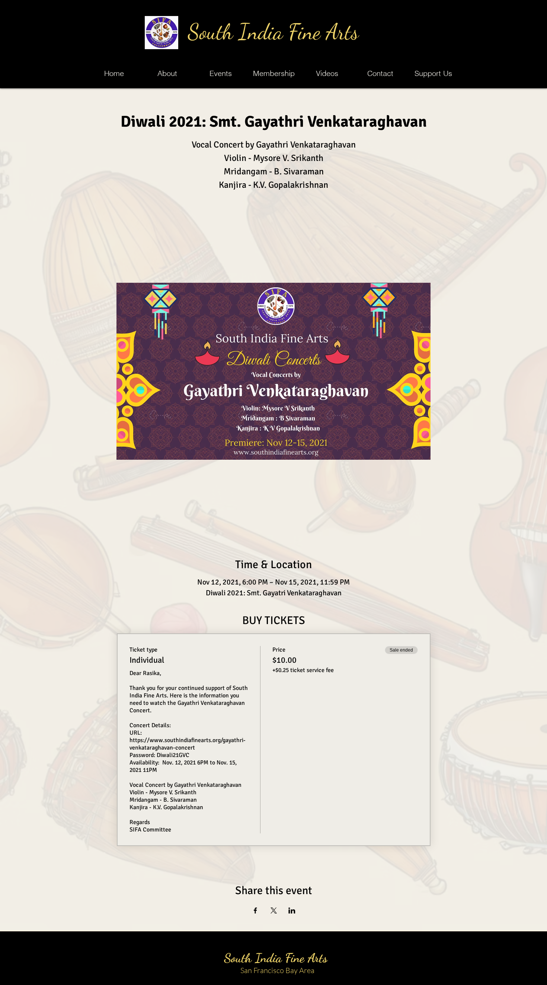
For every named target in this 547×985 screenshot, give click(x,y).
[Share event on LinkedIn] (291, 910)
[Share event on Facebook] (255, 910)
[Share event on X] (273, 910)
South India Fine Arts (273, 32)
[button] (220, 73)
